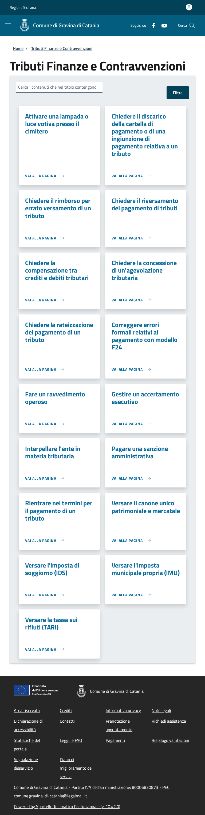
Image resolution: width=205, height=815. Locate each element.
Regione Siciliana (23, 7)
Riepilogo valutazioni (170, 740)
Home (18, 48)
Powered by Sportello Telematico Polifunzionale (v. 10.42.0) (67, 806)
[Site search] (192, 25)
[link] (46, 176)
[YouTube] (162, 25)
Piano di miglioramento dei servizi (76, 768)
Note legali (161, 710)
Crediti (66, 710)
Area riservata (27, 710)
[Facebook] (151, 25)
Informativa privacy (123, 710)
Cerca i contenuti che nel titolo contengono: (57, 87)
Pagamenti (115, 740)
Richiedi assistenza (169, 721)
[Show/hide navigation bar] (8, 25)
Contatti (67, 721)
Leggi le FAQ (71, 740)
